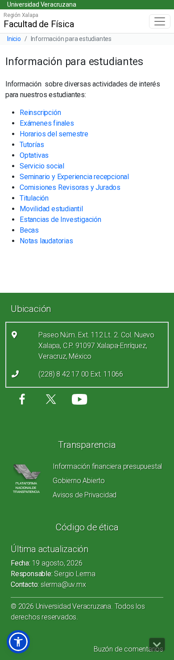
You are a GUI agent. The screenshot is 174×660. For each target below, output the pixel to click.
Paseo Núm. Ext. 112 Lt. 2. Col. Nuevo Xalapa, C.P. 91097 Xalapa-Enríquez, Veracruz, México (96, 346)
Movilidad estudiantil (51, 209)
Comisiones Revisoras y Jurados (70, 187)
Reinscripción (40, 112)
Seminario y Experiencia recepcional (74, 176)
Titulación (34, 198)
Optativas (34, 155)
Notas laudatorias (46, 241)
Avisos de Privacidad (84, 495)
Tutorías (32, 144)
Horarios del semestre (54, 134)
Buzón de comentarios (128, 649)
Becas (29, 230)
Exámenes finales (47, 123)
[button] (18, 641)
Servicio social (42, 166)
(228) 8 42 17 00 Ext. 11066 (80, 374)
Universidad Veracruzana (41, 4)
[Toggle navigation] (159, 21)
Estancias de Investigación (60, 219)
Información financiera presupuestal (107, 466)
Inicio (14, 38)
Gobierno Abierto (79, 480)
